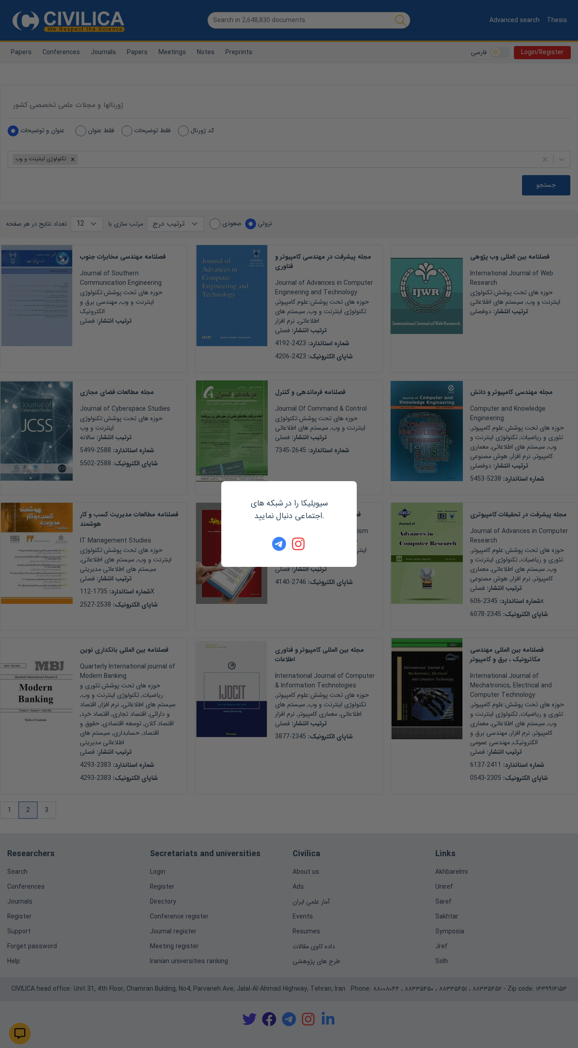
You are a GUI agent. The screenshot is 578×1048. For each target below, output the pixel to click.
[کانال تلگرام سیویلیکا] (279, 544)
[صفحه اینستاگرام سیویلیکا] (299, 544)
